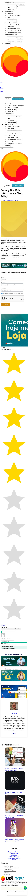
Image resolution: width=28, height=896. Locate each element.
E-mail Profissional (14, 856)
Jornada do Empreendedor (11, 868)
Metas (9, 17)
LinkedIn (14, 733)
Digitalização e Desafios (14, 15)
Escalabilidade (12, 21)
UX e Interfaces (12, 40)
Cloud (14, 859)
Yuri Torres (15, 200)
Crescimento (11, 19)
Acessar (3, 625)
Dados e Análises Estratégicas (16, 4)
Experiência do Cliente (14, 28)
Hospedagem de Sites (14, 858)
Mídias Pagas (11, 9)
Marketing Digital (9, 2)
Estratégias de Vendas (14, 24)
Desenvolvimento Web (11, 34)
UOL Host (8, 99)
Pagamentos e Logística (14, 30)
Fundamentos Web (13, 36)
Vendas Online (9, 23)
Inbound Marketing (13, 6)
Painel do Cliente (18, 99)
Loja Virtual (14, 855)
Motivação (10, 13)
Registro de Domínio (14, 852)
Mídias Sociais (12, 7)
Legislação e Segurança (14, 32)
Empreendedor (9, 11)
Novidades (7, 874)
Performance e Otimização (15, 38)
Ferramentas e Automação (15, 41)
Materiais (7, 43)
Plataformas (11, 26)
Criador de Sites (14, 853)
